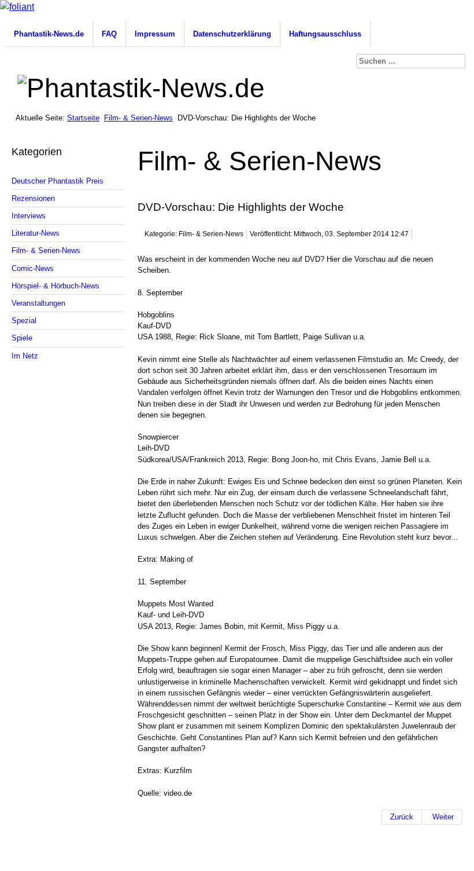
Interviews (29, 215)
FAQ (109, 34)
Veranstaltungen (38, 303)
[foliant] (17, 7)
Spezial (24, 320)
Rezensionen (33, 198)
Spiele (22, 338)
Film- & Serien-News (138, 118)
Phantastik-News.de (49, 34)
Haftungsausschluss (325, 34)
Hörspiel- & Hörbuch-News (55, 285)
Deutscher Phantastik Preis (57, 181)
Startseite (83, 118)
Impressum (155, 34)
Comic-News (33, 268)
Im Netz (25, 356)
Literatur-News (36, 233)
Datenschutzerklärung (232, 34)
